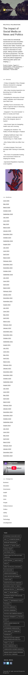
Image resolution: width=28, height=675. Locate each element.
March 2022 (6, 321)
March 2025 (6, 227)
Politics (10, 65)
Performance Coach (16, 600)
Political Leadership (10, 610)
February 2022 (7, 325)
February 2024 (7, 261)
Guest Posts (18, 560)
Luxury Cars (7, 579)
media (18, 586)
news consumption (17, 66)
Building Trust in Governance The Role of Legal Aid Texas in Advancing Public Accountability (13, 106)
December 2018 (7, 452)
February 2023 (7, 291)
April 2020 (6, 398)
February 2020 (7, 405)
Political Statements (10, 616)
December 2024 (7, 234)
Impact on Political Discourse (12, 566)
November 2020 (7, 375)
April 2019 (6, 439)
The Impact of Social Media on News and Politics (13, 31)
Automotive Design (14, 539)
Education (6, 486)
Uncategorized (7, 522)
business (6, 545)
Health (5, 492)
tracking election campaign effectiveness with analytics (12, 638)
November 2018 (7, 455)
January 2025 (7, 231)
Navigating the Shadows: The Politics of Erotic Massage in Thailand (14, 130)
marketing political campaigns (12, 582)
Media (5, 496)
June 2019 (6, 432)
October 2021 (7, 338)
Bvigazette (6, 672)
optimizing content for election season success (13, 596)
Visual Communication (10, 646)
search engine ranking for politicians (11, 624)
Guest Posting (8, 560)
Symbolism (17, 631)
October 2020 (7, 378)
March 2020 (6, 402)
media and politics (9, 589)
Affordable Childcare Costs (12, 536)
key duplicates (8, 570)
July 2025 (6, 217)
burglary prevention (10, 542)
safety (6, 620)
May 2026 (6, 204)
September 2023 (8, 274)
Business (5, 482)
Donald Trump (8, 549)
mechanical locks (9, 586)
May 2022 (6, 315)
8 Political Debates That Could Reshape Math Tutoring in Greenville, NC (14, 149)
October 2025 (7, 211)
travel (6, 642)
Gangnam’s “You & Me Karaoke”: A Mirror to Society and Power (13, 113)
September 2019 (8, 422)
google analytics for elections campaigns (13, 556)
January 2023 (7, 294)
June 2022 (6, 311)
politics (20, 616)
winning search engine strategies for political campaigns (13, 653)
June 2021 (6, 351)
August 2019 (6, 425)
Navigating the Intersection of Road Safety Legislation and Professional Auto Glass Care (13, 99)
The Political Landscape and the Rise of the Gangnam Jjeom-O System (12, 119)
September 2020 (8, 382)
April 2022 (6, 318)
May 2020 (6, 395)
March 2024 (6, 258)
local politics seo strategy (12, 576)
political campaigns (9, 607)
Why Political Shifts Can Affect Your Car (13, 143)
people (6, 600)
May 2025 (6, 224)
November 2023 (7, 268)
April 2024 (6, 254)
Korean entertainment (10, 573)
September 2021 (8, 341)
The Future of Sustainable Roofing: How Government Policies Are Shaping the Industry (13, 156)
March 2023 (6, 288)
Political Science (8, 506)
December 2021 (7, 331)
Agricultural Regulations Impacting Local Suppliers (13, 163)
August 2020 (6, 385)
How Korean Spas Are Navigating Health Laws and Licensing (13, 125)
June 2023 (6, 281)
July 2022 (6, 308)
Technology (6, 519)
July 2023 (6, 278)
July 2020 (6, 388)
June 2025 (6, 221)
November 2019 (7, 415)
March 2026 (6, 207)
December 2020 (7, 372)
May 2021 (6, 355)
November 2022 (7, 301)
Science (5, 516)
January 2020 (7, 409)
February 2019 (7, 445)
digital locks (15, 545)
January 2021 (7, 368)
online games (13, 592)
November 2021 (7, 335)
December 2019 (7, 412)
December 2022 (7, 298)
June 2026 (6, 201)
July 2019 (6, 429)
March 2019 (6, 442)
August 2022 (6, 305)
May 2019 (6, 435)
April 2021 (6, 358)
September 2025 (8, 214)
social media (14, 69)
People (5, 502)
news (4, 499)
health (6, 563)
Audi (5, 539)
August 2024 (6, 244)
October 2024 (7, 237)
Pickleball (7, 603)
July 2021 (6, 348)
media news (20, 589)
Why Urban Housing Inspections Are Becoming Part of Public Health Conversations (14, 92)
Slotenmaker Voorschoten (11, 628)
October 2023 (7, 271)
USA (12, 642)
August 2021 (6, 345)
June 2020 (6, 392)
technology (7, 634)
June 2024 (6, 251)
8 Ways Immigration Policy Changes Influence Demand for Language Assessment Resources (14, 85)
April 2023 (6, 284)
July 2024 (6, 247)
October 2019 (7, 419)
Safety (5, 512)
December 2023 (7, 264)
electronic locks (9, 552)
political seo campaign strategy (13, 613)
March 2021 (6, 362)
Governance (6, 489)
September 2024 (8, 241)
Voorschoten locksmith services (13, 649)
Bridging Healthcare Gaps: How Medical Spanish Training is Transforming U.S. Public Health (12, 137)
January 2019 (7, 449)
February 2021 (7, 365)
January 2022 (7, 328)
